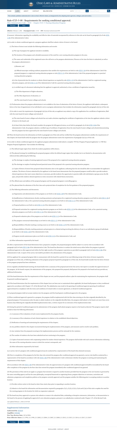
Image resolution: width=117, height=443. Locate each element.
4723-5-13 (70, 80)
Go (87, 11)
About (26, 11)
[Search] (108, 11)
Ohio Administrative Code (16, 23)
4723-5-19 (62, 225)
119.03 (37, 31)
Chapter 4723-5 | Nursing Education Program (49, 23)
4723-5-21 (51, 236)
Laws (17, 11)
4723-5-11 (60, 73)
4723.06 (17, 413)
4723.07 (20, 411)
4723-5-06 (25, 247)
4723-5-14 (33, 83)
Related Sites (47, 11)
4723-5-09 (60, 194)
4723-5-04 (92, 125)
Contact (36, 11)
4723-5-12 (40, 205)
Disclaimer (52, 429)
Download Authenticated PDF (52, 31)
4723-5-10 (82, 70)
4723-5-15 (55, 216)
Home (9, 11)
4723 (29, 23)
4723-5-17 (53, 221)
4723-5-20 (27, 232)
